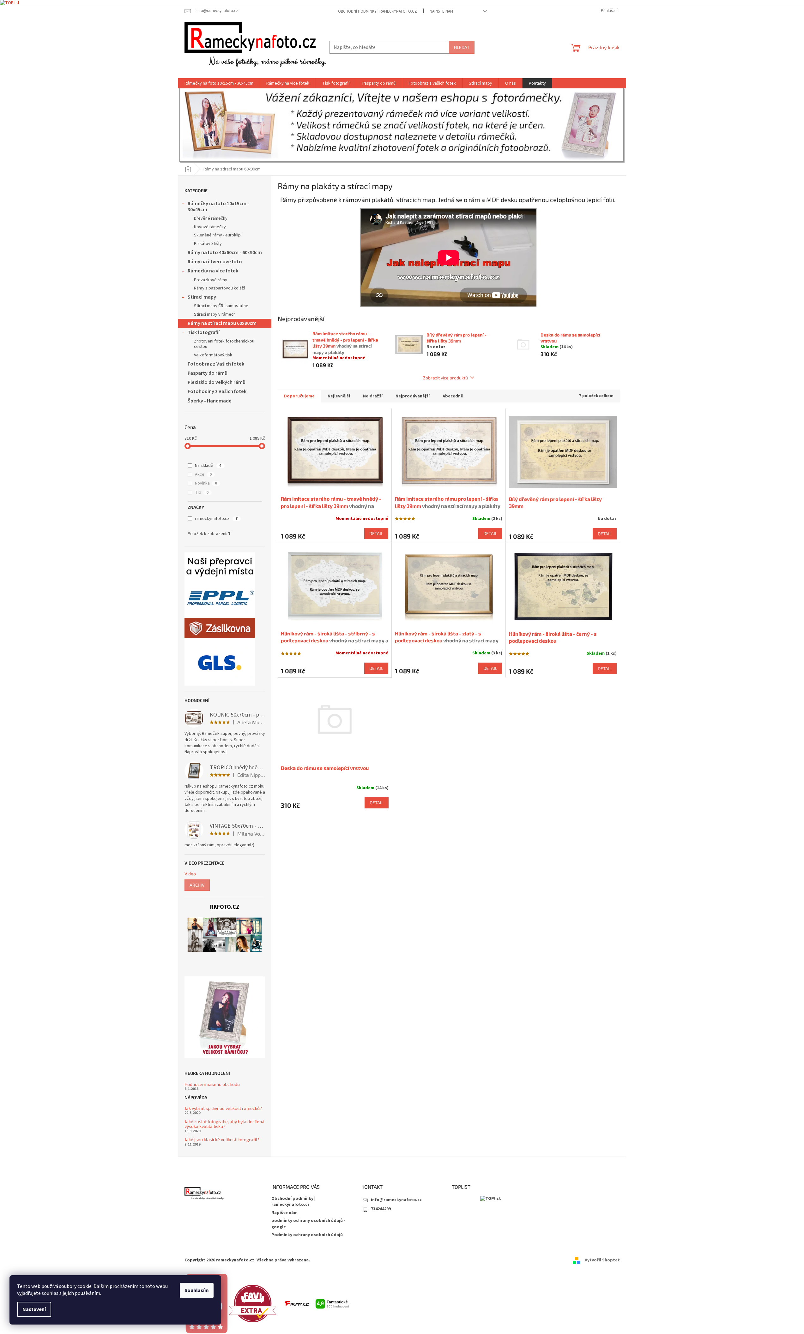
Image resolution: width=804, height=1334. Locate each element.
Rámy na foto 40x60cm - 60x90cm (225, 252)
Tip (202, 492)
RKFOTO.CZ (224, 907)
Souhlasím (196, 1290)
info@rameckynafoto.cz (396, 1200)
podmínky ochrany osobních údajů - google (308, 1224)
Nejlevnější (339, 396)
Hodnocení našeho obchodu (212, 1084)
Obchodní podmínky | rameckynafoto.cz (377, 11)
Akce (203, 474)
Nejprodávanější (413, 396)
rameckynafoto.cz (216, 518)
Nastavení (34, 1309)
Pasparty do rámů (207, 373)
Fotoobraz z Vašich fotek (216, 363)
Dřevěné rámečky (210, 218)
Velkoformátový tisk (213, 355)
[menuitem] (219, 83)
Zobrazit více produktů (445, 377)
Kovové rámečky (210, 227)
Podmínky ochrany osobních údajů (307, 1235)
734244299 (381, 1209)
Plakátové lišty (208, 244)
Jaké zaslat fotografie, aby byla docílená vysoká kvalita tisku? (224, 1124)
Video (190, 873)
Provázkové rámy (210, 280)
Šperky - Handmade (210, 400)
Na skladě (208, 465)
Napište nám (441, 11)
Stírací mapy (202, 297)
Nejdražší (373, 396)
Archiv (197, 885)
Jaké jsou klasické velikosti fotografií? (221, 1139)
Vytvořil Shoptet (602, 1260)
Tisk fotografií (204, 332)
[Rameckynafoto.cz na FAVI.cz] (252, 1303)
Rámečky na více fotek (213, 270)
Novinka (206, 483)
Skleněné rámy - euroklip (217, 235)
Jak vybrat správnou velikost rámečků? (223, 1108)
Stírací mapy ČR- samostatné (221, 306)
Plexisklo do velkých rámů (216, 382)
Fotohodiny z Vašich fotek (217, 391)
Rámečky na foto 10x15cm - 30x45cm (218, 206)
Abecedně (453, 396)
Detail (376, 533)
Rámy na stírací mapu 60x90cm (222, 323)
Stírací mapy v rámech (215, 314)
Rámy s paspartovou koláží (219, 288)
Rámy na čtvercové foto (215, 261)
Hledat (461, 47)
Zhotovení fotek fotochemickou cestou (224, 344)
